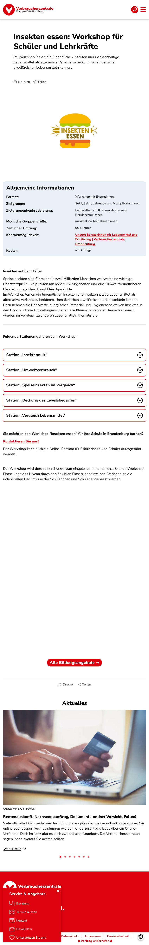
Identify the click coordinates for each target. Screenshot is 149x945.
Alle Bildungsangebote (72, 662)
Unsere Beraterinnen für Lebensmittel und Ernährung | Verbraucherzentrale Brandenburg (106, 239)
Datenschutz (70, 936)
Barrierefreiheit (118, 936)
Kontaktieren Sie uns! (21, 441)
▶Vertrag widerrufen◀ (95, 941)
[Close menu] (58, 891)
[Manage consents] (140, 936)
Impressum (93, 936)
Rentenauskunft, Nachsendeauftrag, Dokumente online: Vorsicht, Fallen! (69, 816)
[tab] (60, 857)
